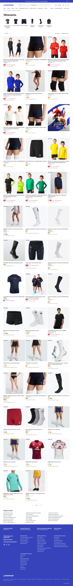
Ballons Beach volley (30, 522)
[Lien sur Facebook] (4, 544)
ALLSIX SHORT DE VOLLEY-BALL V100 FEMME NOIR (36, 59)
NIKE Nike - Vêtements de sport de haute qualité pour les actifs (13, 396)
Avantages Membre (58, 8)
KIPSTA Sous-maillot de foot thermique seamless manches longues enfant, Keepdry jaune (58, 162)
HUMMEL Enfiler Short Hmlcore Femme (34, 93)
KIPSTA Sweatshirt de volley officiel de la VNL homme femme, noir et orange (35, 297)
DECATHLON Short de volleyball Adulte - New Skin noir (36, 162)
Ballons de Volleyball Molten (53, 519)
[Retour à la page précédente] (32, 505)
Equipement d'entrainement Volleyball (33, 512)
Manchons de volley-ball (8, 514)
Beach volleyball (29, 519)
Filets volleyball (29, 517)
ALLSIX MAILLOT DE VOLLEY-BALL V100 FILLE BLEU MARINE (14, 297)
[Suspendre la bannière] (67, 1)
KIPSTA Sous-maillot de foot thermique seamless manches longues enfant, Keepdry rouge (58, 60)
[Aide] (63, 5)
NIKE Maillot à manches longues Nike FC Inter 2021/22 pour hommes (13, 494)
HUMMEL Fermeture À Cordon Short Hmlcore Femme (13, 229)
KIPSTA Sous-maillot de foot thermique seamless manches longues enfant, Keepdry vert (36, 196)
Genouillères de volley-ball (53, 514)
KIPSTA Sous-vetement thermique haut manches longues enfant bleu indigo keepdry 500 (14, 94)
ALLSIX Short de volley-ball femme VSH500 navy (36, 395)
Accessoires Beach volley (31, 520)
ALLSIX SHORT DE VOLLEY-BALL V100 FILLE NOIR (58, 93)
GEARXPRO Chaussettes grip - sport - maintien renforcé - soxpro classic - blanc (58, 363)
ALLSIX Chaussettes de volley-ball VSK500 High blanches (58, 263)
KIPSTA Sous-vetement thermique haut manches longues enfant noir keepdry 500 (14, 60)
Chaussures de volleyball (53, 512)
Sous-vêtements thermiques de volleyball (7, 26)
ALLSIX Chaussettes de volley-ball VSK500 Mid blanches (58, 229)
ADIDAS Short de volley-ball (32, 363)
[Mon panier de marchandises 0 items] (68, 5)
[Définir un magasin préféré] (56, 5)
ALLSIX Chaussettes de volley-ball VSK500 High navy (58, 297)
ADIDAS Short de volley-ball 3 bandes (11, 363)
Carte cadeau (66, 8)
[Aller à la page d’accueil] (8, 5)
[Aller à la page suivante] (40, 505)
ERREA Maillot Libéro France (32, 461)
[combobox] (66, 33)
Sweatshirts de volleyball (49, 26)
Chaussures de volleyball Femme (54, 517)
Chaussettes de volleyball (41, 26)
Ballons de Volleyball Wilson (8, 522)
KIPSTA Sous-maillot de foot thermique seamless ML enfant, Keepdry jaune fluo (14, 196)
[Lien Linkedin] (9, 544)
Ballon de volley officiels (53, 520)
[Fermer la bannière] (69, 1)
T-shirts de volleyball (16, 25)
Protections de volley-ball (8, 519)
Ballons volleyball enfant (8, 520)
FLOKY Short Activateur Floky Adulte (33, 262)
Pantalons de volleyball (32, 26)
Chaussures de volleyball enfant (9, 517)
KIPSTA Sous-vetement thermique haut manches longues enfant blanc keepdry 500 (14, 128)
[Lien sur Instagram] (6, 544)
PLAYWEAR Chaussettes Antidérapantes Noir (13, 262)
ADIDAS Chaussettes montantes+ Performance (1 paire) (36, 229)
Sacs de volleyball (29, 514)
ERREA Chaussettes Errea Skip (32, 330)
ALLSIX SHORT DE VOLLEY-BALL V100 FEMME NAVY (14, 161)
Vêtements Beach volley (8, 512)
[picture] (14, 47)
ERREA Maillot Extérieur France (54, 461)
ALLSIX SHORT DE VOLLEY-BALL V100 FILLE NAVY (36, 127)
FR (60, 5)
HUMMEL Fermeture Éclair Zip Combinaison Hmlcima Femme (57, 196)
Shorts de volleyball (24, 25)
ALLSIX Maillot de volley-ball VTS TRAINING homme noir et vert (57, 331)
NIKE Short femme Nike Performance (11, 330)
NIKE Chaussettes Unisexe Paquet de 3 (34, 429)
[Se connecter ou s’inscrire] (65, 5)
